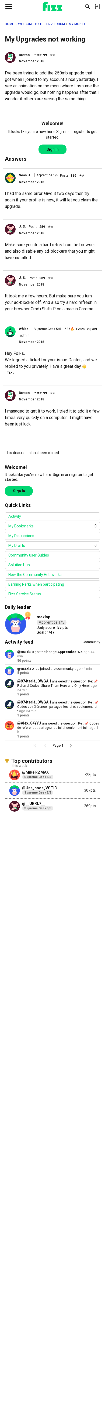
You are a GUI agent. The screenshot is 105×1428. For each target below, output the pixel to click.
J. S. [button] (22, 226)
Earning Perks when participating (36, 584)
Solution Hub (19, 565)
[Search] (87, 6)
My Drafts (52, 545)
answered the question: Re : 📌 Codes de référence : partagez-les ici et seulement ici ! (58, 707)
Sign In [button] (53, 149)
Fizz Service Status (24, 594)
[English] (52, 6)
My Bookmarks (52, 526)
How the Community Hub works (35, 574)
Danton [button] (24, 55)
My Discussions (21, 536)
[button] (10, 57)
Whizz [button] (23, 329)
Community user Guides (28, 555)
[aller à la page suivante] (70, 745)
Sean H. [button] (25, 175)
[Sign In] (97, 6)
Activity (14, 516)
